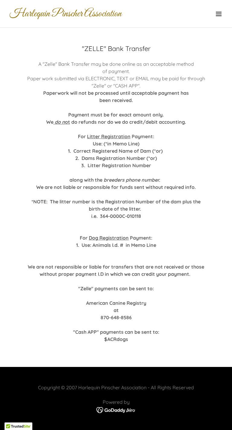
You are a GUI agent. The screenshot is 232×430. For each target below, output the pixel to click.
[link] (65, 14)
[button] (219, 14)
